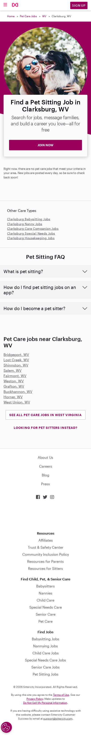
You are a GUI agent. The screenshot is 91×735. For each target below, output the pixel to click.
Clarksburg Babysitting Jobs (28, 219)
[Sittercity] (15, 5)
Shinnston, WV (16, 365)
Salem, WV (12, 370)
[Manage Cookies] (6, 727)
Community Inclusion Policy (45, 554)
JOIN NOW (45, 145)
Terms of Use (61, 694)
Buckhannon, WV (18, 391)
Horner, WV (13, 397)
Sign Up (79, 5)
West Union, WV (17, 402)
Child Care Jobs (45, 653)
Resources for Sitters (45, 568)
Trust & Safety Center (45, 547)
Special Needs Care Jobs (45, 660)
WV (44, 16)
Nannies (45, 593)
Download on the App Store (45, 515)
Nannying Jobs (45, 646)
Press (45, 484)
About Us (45, 457)
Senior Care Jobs (45, 667)
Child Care (45, 600)
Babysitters (45, 586)
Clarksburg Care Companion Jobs (33, 228)
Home (11, 16)
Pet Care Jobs (28, 16)
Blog (45, 475)
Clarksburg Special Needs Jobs (31, 233)
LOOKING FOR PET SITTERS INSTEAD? (45, 428)
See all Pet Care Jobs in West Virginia (45, 415)
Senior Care (45, 614)
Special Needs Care (45, 607)
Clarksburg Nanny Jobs (24, 224)
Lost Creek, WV (16, 360)
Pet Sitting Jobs (46, 674)
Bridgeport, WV (16, 354)
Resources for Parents (45, 561)
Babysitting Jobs (45, 639)
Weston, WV (14, 381)
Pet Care (45, 621)
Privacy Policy (35, 698)
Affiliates (45, 540)
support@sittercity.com (57, 718)
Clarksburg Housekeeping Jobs (31, 238)
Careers (45, 466)
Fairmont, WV (15, 376)
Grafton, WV (14, 386)
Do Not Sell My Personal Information (45, 702)
